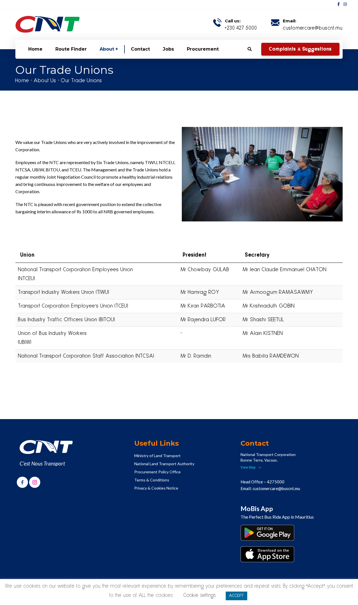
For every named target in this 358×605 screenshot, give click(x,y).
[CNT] (47, 24)
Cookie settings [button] (199, 595)
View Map (248, 467)
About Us (45, 80)
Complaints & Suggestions (300, 49)
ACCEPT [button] (236, 596)
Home (22, 80)
